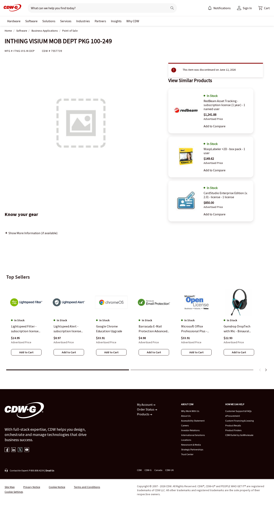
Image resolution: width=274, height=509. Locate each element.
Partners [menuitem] (100, 21)
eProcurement (232, 415)
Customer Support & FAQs (238, 411)
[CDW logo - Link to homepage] (11, 8)
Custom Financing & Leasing (239, 420)
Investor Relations (190, 430)
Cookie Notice (57, 487)
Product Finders (233, 430)
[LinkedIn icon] (13, 450)
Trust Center (187, 454)
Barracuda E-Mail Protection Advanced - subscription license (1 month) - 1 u (154, 328)
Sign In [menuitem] (247, 8)
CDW (139, 470)
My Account (145, 405)
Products (143, 414)
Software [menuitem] (31, 21)
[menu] (219, 8)
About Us (186, 415)
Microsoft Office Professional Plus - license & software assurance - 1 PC (194, 328)
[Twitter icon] (20, 450)
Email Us (50, 470)
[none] (14, 21)
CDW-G (148, 470)
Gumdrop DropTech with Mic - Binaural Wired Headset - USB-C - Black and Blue (238, 328)
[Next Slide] (266, 370)
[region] (137, 325)
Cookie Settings (14, 492)
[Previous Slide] (260, 370)
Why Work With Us (190, 411)
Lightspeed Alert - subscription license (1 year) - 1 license (67, 328)
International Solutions (193, 435)
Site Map (10, 487)
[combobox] (96, 8)
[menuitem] (210, 8)
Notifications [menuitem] (222, 8)
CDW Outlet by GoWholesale (239, 435)
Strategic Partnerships (192, 449)
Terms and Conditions (87, 487)
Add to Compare (214, 126)
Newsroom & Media (191, 444)
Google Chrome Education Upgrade (109, 328)
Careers (185, 425)
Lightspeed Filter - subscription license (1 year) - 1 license (25, 328)
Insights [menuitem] (116, 21)
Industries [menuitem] (83, 21)
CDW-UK (169, 470)
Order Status (146, 409)
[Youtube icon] (26, 450)
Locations (186, 439)
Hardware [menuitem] (13, 21)
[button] (264, 8)
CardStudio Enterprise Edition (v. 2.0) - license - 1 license (226, 195)
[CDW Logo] (11, 8)
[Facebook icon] (7, 450)
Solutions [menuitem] (48, 21)
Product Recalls (233, 425)
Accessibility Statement (193, 420)
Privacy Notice (31, 487)
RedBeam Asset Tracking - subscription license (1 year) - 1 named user (224, 105)
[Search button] (172, 8)
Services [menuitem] (65, 21)
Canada (158, 470)
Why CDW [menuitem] (132, 21)
